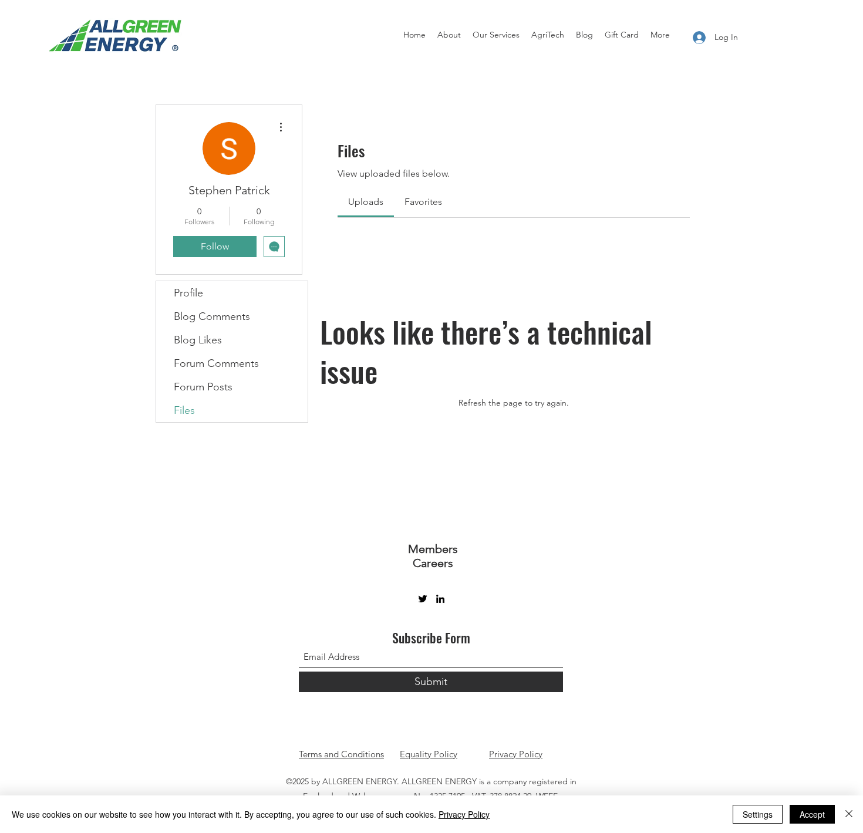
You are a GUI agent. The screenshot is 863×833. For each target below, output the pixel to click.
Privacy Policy (515, 754)
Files (184, 410)
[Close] (849, 814)
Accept (812, 814)
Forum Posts (203, 386)
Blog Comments (212, 316)
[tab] (366, 202)
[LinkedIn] (440, 599)
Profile (188, 292)
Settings (758, 814)
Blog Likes (198, 339)
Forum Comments (216, 363)
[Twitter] (423, 599)
